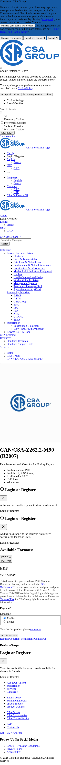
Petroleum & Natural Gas (27, 262)
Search (3, 109)
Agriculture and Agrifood (27, 289)
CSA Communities (17, 715)
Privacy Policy (14, 748)
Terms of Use (7, 599)
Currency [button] (12, 186)
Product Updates (16, 706)
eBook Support (15, 703)
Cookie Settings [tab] (15, 100)
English (18, 180)
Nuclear (18, 274)
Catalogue (12, 691)
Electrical (19, 256)
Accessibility (14, 752)
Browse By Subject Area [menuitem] (20, 253)
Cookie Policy (25, 88)
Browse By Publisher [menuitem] (18, 292)
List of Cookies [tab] (15, 103)
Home (10, 352)
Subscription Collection (26, 325)
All (5, 116)
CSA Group (20, 301)
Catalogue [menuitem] (5, 250)
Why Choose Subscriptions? (29, 328)
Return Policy (14, 697)
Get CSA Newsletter (11, 732)
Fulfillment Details (17, 700)
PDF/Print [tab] (6, 557)
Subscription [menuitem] (13, 322)
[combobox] (15, 240)
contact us (35, 629)
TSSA (17, 319)
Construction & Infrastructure (29, 268)
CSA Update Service (18, 718)
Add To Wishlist (9, 635)
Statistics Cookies (13, 126)
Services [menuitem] (4, 347)
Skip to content (8, 136)
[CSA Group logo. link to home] (30, 64)
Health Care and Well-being (28, 277)
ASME (17, 295)
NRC (16, 313)
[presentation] (1, 68)
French (17, 162)
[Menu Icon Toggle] (8, 172)
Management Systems (25, 283)
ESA (16, 304)
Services (11, 688)
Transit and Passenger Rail (28, 286)
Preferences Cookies (15, 122)
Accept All (47, 19)
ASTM (17, 298)
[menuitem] (37, 256)
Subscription (13, 685)
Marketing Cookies (14, 129)
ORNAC (18, 316)
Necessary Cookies (14, 119)
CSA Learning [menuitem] (8, 334)
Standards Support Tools (20, 344)
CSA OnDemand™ (17, 195)
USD (9, 165)
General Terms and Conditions (23, 745)
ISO (16, 310)
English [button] (11, 159)
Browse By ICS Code (18, 331)
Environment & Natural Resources (32, 265)
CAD (16, 168)
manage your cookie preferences (17, 25)
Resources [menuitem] (5, 337)
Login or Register (15, 653)
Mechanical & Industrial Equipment (33, 271)
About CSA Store (16, 682)
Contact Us (40, 638)
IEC (16, 307)
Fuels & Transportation (26, 259)
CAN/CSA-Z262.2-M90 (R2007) (25, 358)
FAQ (9, 724)
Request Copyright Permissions (17, 638)
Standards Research (17, 341)
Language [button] (12, 177)
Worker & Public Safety (26, 280)
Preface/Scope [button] (9, 645)
